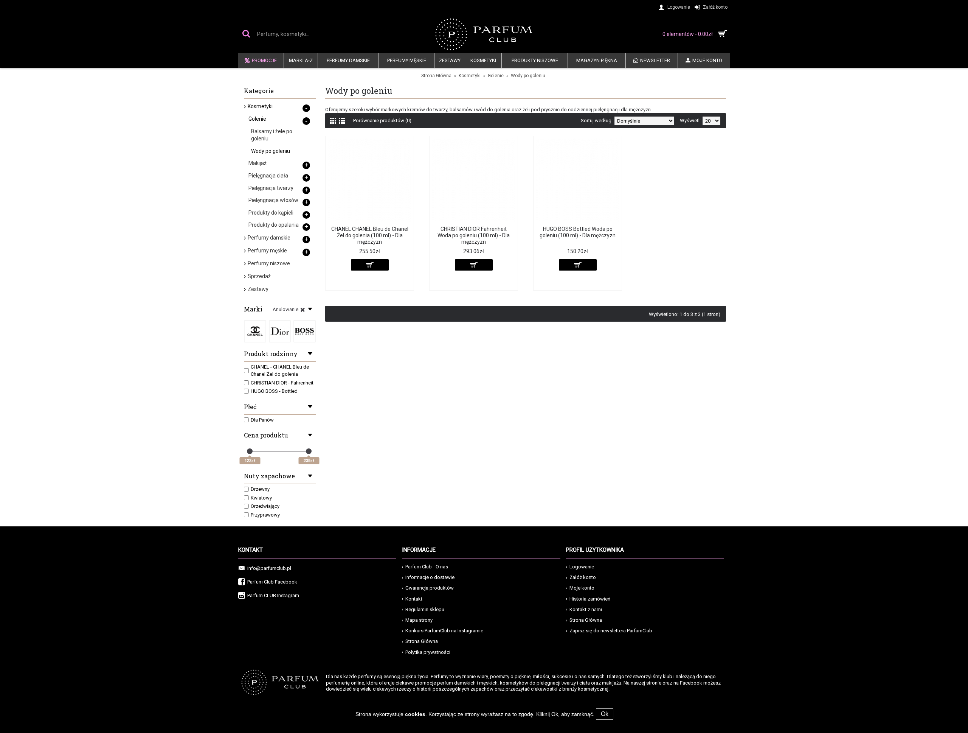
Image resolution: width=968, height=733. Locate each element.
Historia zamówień (589, 599)
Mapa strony (419, 620)
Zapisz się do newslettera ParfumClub (610, 630)
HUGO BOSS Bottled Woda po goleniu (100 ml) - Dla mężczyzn (578, 232)
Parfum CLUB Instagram (273, 595)
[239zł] (309, 451)
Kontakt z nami (585, 609)
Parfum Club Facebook (272, 582)
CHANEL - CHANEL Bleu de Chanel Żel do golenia (280, 370)
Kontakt (413, 599)
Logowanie (581, 567)
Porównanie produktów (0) (382, 120)
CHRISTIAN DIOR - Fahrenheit (282, 383)
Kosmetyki (470, 75)
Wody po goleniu (528, 75)
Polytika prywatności (427, 652)
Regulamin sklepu (424, 609)
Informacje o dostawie (430, 577)
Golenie (496, 75)
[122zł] (250, 451)
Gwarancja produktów (429, 588)
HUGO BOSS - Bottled (274, 391)
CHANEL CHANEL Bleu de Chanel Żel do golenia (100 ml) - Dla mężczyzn (369, 235)
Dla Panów (262, 420)
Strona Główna (436, 75)
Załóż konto (582, 577)
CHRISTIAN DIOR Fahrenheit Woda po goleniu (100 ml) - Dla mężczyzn (473, 235)
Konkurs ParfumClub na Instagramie (444, 630)
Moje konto (581, 588)
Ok (604, 714)
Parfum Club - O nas (426, 567)
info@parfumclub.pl (269, 568)
